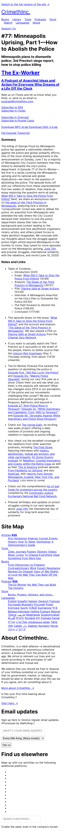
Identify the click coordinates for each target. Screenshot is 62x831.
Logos (20, 555)
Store (52, 19)
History (12, 541)
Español (23, 601)
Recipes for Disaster (20, 571)
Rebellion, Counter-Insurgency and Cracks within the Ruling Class (34, 462)
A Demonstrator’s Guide (30, 543)
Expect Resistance (48, 568)
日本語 (33, 607)
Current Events (48, 538)
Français (54, 601)
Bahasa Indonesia (19, 611)
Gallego (33, 625)
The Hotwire (15, 588)
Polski (49, 604)
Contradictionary (18, 568)
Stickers (42, 551)
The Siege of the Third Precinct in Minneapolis (34, 283)
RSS (14, 535)
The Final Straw (42, 447)
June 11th (50, 248)
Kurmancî (44, 625)
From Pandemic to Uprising (25, 470)
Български (45, 607)
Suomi (24, 607)
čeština (34, 611)
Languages (22, 22)
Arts (10, 538)
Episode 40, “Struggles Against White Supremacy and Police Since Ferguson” (34, 417)
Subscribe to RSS (12, 107)
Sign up (6, 745)
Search (8, 22)
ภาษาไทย (21, 622)
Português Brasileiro (20, 604)
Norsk (54, 625)
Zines (11, 551)
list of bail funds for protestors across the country (33, 488)
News (31, 541)
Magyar (55, 611)
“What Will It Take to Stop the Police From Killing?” (32, 321)
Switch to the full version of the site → (25, 4)
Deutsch (43, 601)
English (12, 601)
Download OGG (43, 127)
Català (18, 625)
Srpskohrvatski (50, 614)
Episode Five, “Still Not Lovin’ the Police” (33, 372)
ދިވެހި (25, 625)
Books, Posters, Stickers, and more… (31, 594)
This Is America (27, 467)
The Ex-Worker (17, 584)
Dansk (56, 618)
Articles (6, 535)
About (36, 22)
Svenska (46, 618)
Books (5, 19)
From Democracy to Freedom (26, 564)
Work (33, 568)
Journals (20, 551)
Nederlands (33, 614)
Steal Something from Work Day (34, 556)
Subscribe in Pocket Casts (17, 120)
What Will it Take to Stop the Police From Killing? (37, 277)
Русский (39, 604)
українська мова (39, 622)
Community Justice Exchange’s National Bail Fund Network (32, 494)
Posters (31, 551)
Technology (43, 541)
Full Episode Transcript (15, 133)
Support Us (8, 28)
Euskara (45, 611)
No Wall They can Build (41, 584)
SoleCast (13, 473)
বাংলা (38, 618)
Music (11, 555)
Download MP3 (14, 127)
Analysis (33, 538)
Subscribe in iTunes (13, 110)
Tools (27, 19)
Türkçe (12, 614)
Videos (52, 551)
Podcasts (40, 19)
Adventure (20, 538)
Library (16, 19)
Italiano (33, 601)
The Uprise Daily (32, 424)
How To (23, 541)
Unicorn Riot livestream (27, 353)
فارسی (21, 614)
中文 (55, 607)
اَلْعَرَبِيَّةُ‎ (11, 618)
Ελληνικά (14, 607)
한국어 (20, 618)
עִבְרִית (11, 622)
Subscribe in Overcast (15, 117)
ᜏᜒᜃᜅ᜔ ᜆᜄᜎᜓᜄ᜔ (16, 629)
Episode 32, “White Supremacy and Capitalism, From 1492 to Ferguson (34, 410)
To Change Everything (38, 555)
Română (30, 618)
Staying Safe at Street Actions (40, 288)
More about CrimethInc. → (17, 688)
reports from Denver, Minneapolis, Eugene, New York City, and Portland (33, 477)
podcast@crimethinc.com (17, 101)
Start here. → (9, 703)
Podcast (6, 581)
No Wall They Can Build (33, 574)
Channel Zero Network (22, 337)
